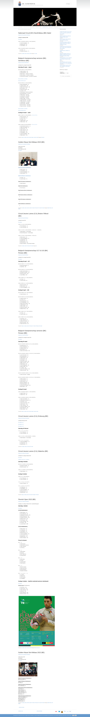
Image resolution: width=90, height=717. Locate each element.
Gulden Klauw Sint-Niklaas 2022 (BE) (31, 652)
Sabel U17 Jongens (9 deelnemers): (24, 167)
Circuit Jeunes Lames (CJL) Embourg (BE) (33, 416)
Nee (75, 715)
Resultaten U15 (21, 426)
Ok (73, 715)
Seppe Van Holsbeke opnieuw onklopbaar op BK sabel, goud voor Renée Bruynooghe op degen (65, 54)
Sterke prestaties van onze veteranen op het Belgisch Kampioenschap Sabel (66, 58)
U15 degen (33, 494)
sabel (25, 53)
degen (23, 137)
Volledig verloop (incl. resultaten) (23, 459)
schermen (42, 137)
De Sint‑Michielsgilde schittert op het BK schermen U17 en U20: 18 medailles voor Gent (65, 43)
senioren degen (31, 137)
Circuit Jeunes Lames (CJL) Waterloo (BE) (33, 451)
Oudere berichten (21, 707)
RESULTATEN (34, 124)
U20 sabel (42, 702)
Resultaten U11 (20, 422)
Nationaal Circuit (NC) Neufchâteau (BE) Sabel (34, 33)
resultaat (23, 53)
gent (39, 647)
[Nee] (88, 715)
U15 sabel (31, 446)
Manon (28, 62)
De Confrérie (28, 3)
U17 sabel (39, 702)
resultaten (34, 115)
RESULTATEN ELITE (22, 80)
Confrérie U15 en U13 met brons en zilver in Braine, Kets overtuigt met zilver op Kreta (65, 47)
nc (34, 53)
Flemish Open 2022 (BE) (27, 499)
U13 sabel (28, 446)
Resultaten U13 (21, 424)
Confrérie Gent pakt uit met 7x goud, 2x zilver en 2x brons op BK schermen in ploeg (66, 32)
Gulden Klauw (49, 702)
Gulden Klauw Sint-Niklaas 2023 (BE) (31, 142)
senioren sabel (29, 53)
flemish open (36, 647)
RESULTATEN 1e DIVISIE (22, 78)
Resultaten (20, 39)
